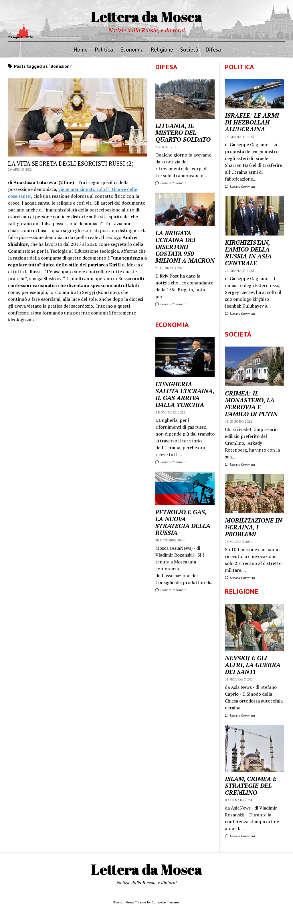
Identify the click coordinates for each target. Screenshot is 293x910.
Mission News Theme (129, 902)
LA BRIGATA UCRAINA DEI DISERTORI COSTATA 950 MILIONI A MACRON (185, 247)
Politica (104, 49)
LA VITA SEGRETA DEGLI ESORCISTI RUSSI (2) (71, 163)
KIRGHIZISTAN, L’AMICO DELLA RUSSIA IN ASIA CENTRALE (248, 252)
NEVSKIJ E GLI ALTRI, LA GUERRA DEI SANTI (252, 664)
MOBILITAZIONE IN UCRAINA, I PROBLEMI (253, 527)
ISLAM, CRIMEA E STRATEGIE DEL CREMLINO (250, 785)
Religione (162, 49)
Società (189, 49)
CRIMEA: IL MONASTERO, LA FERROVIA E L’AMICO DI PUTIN (251, 403)
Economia (132, 49)
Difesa (213, 49)
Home (81, 49)
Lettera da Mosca (146, 16)
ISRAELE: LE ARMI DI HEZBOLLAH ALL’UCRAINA (252, 122)
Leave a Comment (242, 186)
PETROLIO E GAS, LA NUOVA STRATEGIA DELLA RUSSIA (182, 522)
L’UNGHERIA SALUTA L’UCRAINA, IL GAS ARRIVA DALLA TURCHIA (184, 394)
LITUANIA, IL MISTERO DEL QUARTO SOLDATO (183, 132)
